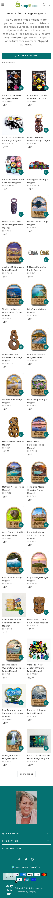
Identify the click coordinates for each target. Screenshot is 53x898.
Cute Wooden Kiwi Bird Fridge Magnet (13, 534)
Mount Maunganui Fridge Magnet (36, 356)
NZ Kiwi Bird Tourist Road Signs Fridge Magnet (11, 622)
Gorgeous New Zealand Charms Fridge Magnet (35, 668)
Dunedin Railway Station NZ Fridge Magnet (35, 535)
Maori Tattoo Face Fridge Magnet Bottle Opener (12, 224)
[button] (44, 4)
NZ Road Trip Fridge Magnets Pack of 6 (37, 97)
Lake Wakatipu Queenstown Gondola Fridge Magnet (13, 668)
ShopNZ (21, 888)
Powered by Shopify (26, 892)
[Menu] (3, 4)
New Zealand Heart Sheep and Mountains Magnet (13, 713)
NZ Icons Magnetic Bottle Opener (36, 268)
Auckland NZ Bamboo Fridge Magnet (13, 268)
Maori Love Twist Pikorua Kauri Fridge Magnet (12, 357)
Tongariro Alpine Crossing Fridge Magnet (35, 490)
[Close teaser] (16, 881)
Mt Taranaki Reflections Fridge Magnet (36, 444)
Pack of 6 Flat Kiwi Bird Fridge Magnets (13, 97)
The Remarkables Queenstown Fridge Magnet (12, 312)
